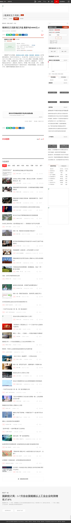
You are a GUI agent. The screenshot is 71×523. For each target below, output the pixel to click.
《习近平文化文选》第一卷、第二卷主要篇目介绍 (16, 389)
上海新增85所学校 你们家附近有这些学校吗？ (58, 128)
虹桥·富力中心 (52, 182)
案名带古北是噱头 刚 (52, 92)
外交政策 (7, 424)
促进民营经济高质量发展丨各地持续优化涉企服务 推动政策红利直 (20, 444)
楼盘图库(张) (23, 50)
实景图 (59, 73)
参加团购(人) (30, 50)
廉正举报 (59, 521)
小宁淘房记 (51, 136)
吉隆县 (17, 218)
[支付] (49, 1)
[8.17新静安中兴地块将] (64, 95)
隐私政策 (42, 521)
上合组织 (7, 352)
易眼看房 (51, 82)
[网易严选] (44, 1)
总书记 (17, 253)
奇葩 (19, 296)
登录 (56, 1)
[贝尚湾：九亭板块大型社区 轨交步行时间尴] (52, 138)
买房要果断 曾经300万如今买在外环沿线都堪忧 (58, 116)
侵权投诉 (63, 521)
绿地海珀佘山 (52, 178)
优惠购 (26, 55)
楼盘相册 (31, 55)
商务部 (10, 352)
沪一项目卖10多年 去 (52, 102)
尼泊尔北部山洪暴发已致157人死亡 (22, 316)
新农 (17, 329)
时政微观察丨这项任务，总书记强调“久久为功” (26, 250)
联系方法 (30, 521)
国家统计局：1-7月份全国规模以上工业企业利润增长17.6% (18, 341)
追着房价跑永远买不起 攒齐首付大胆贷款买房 (58, 113)
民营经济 (9, 447)
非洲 (17, 336)
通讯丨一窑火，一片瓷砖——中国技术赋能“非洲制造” (28, 333)
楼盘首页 (5, 18)
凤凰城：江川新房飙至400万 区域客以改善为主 (58, 149)
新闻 (14, 173)
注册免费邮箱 (62, 1)
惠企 (6, 447)
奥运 (20, 471)
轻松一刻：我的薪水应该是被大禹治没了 (24, 231)
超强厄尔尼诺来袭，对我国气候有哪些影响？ (25, 285)
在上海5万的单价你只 (64, 92)
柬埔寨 (17, 271)
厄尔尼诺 (18, 288)
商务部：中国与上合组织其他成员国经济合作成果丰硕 (17, 349)
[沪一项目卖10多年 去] (52, 95)
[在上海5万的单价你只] (64, 85)
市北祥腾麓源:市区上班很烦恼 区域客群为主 (64, 147)
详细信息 (10, 18)
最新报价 (37, 55)
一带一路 (21, 271)
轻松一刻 (24, 234)
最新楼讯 (16, 18)
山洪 (20, 319)
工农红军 (20, 455)
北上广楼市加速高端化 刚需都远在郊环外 (57, 126)
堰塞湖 (17, 191)
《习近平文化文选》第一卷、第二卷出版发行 (14, 309)
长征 (17, 455)
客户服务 (38, 521)
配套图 (62, 73)
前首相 (7, 304)
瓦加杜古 (12, 463)
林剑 (17, 210)
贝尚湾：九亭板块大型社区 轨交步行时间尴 (52, 146)
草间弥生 (7, 278)
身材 (17, 296)
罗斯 (10, 424)
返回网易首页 (8, 510)
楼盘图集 (54, 60)
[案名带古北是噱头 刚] (52, 85)
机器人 (17, 471)
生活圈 (7, 431)
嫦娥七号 (18, 417)
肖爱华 (17, 183)
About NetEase (21, 521)
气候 (21, 288)
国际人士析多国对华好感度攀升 (11, 421)
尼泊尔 (17, 319)
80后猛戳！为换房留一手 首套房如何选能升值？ (58, 118)
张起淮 (20, 173)
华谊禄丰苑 (52, 184)
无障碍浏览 (10, 1)
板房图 (55, 73)
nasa (21, 417)
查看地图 (33, 45)
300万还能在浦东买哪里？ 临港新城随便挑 (57, 123)
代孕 (20, 245)
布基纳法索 (8, 463)
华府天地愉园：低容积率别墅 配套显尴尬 (57, 152)
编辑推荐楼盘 (53, 166)
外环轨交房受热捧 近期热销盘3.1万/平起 (16, 115)
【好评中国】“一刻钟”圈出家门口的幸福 (13, 428)
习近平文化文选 (11, 312)
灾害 (20, 262)
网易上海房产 (10, 23)
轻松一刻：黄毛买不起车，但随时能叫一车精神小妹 (27, 364)
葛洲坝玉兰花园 (8, 39)
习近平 (7, 226)
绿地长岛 (51, 172)
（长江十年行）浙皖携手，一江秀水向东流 (25, 356)
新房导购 (51, 107)
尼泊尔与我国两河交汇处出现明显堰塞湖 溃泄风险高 (27, 381)
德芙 (17, 367)
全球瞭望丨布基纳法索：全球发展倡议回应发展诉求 (16, 460)
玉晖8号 (51, 180)
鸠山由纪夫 (11, 304)
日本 (10, 278)
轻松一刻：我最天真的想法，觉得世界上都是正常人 (27, 293)
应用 (5, 1)
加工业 (10, 344)
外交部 (20, 210)
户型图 (52, 73)
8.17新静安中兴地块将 (64, 102)
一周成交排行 (63, 166)
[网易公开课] (39, 1)
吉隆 (20, 191)
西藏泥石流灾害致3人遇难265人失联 (12, 405)
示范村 (20, 329)
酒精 (19, 367)
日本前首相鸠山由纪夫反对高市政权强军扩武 (14, 301)
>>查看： (49, 73)
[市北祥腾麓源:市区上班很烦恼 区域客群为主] (64, 138)
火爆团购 (65, 27)
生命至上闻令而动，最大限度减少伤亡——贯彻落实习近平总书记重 (21, 223)
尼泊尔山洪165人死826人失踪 (21, 372)
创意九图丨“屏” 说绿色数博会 (21, 436)
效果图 (53, 71)
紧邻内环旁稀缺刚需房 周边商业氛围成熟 (21, 113)
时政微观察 (21, 253)
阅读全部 (65, 60)
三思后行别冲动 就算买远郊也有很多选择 (57, 131)
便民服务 (10, 431)
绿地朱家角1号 (52, 176)
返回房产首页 (20, 510)
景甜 (17, 173)
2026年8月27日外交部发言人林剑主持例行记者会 (26, 207)
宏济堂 (17, 401)
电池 (20, 401)
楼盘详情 (18, 50)
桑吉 (19, 336)
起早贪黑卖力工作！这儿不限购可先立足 (56, 121)
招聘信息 (34, 521)
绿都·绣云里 (52, 170)
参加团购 (21, 18)
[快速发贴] (42, 35)
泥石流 (20, 218)
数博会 (17, 439)
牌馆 (20, 183)
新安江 (17, 359)
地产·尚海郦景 (52, 174)
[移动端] (35, 1)
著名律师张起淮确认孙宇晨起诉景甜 (23, 170)
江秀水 (20, 359)
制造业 (7, 344)
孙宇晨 (17, 245)
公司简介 (26, 521)
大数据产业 (21, 439)
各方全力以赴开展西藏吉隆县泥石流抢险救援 (25, 215)
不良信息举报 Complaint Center (51, 521)
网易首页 (1, 1)
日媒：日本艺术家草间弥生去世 (11, 275)
